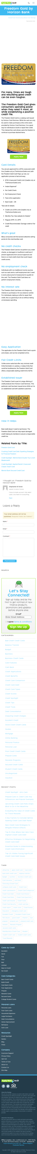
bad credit (28, 870)
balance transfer (24, 873)
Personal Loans (6, 1008)
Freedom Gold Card (8, 447)
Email (5, 529)
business (12, 877)
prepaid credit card (27, 921)
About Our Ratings (30, 18)
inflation (25, 918)
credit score (17, 907)
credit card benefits (9, 890)
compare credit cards (9, 887)
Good (3, 954)
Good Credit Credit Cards (15, 725)
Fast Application (6, 988)
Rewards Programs (13, 760)
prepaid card (14, 921)
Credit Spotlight (11, 698)
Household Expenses (8, 1013)
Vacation (8, 778)
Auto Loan (4, 1028)
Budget (8, 650)
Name (5, 521)
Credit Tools (10, 707)
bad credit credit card (9, 873)
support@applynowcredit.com (12, 1143)
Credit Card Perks (8, 897)
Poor (2, 959)
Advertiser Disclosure (15, 18)
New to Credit (6, 968)
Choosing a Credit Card (10, 884)
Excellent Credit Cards (22, 914)
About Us (4, 1065)
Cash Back (9, 667)
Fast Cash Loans (6, 1011)
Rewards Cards (6, 994)
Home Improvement (8, 1022)
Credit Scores (11, 694)
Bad (2, 962)
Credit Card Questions (24, 897)
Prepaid (3, 991)
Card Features (11, 663)
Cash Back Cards (7, 985)
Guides (8, 729)
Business (9, 654)
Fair (2, 957)
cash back (17, 880)
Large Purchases (6, 1016)
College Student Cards (8, 999)
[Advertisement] (18, 42)
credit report (6, 907)
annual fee (5, 870)
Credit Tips (9, 703)
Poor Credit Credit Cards (15, 751)
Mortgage (9, 734)
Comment (6, 536)
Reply (10, 498)
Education (5, 911)
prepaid (4, 921)
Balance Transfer (12, 645)
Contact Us (5, 1067)
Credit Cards (22, 901)
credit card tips (23, 904)
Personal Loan (11, 747)
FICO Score (6, 918)
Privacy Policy (5, 1056)
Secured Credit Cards (14, 765)
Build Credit (5, 982)
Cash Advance (7, 880)
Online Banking (11, 738)
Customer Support (7, 1053)
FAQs (3, 1045)
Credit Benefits (11, 676)
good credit (16, 918)
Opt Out (4, 1059)
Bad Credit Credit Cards (15, 641)
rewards (5, 925)
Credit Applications (13, 672)
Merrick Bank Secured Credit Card (12, 470)
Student (25, 931)
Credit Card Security (9, 904)
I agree (19, 622)
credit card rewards (8, 901)
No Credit (4, 971)
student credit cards (24, 935)
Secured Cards (6, 996)
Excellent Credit (11, 720)
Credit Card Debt (12, 685)
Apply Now (18, 157)
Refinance (4, 1025)
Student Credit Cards (13, 769)
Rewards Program (15, 925)
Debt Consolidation (13, 712)
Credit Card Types (12, 689)
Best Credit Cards (7, 979)
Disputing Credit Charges (15, 716)
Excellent (4, 951)
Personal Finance (12, 742)
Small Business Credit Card (11, 931)
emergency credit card (18, 911)
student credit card (8, 935)
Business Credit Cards (14, 658)
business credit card (24, 877)
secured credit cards (9, 928)
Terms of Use (5, 1062)
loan (31, 918)
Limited (3, 965)
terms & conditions (23, 622)
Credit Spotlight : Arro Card (16, 792)
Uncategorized (11, 773)
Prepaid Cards (11, 756)
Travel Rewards (7, 938)
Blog (2, 1042)
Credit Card (23, 887)
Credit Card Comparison (15, 681)
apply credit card (17, 870)
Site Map (4, 1070)
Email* (18, 614)
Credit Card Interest (23, 894)
